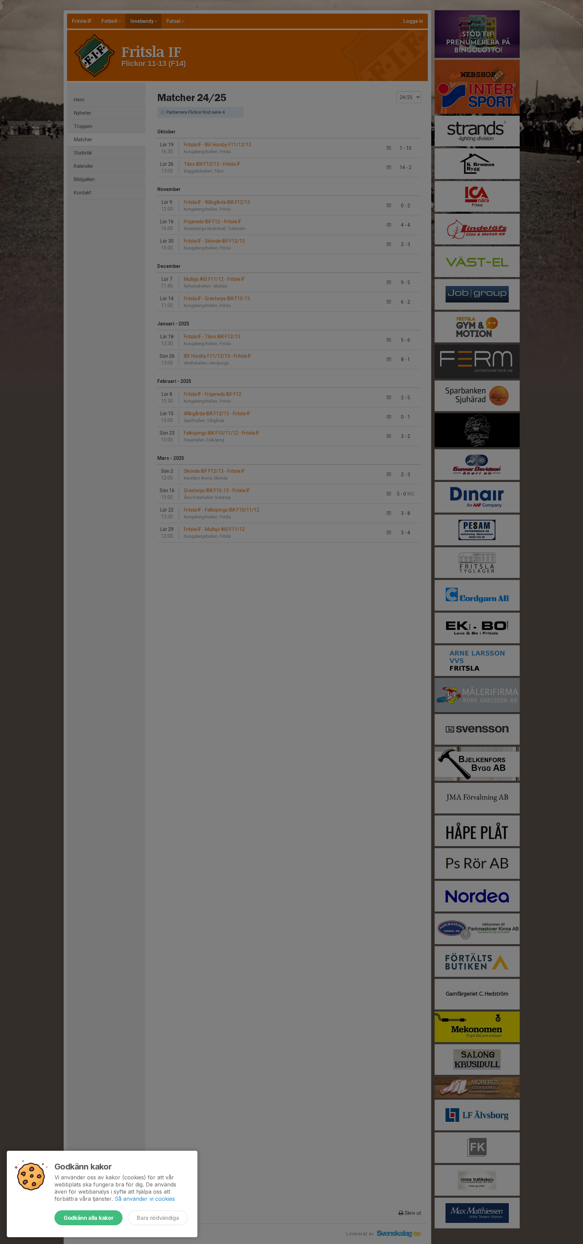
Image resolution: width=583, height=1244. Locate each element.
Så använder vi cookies (145, 1198)
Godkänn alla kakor (88, 1217)
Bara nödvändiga (158, 1217)
